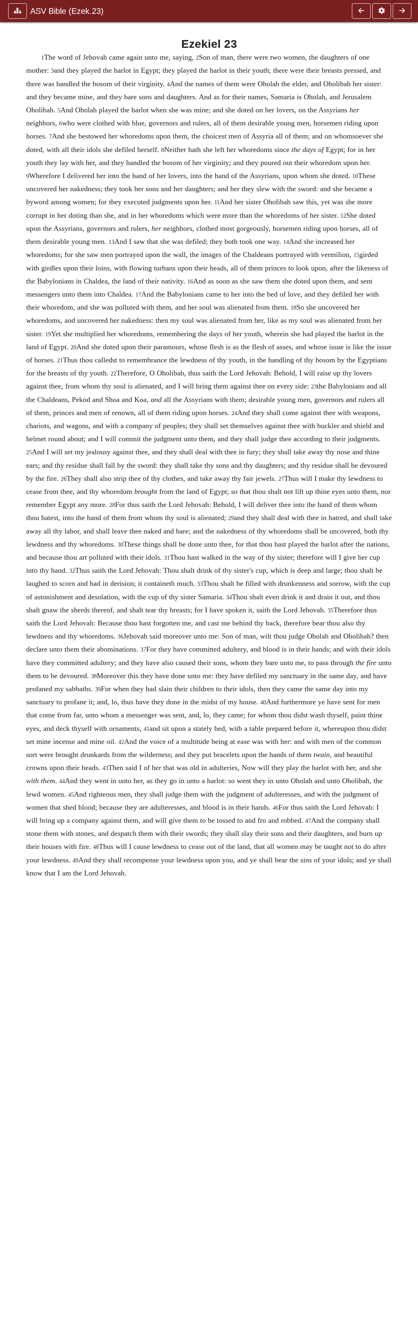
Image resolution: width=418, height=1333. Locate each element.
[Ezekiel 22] (361, 11)
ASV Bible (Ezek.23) (67, 11)
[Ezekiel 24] (402, 11)
